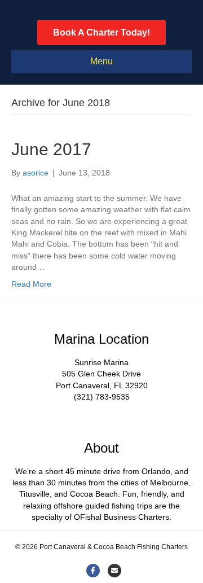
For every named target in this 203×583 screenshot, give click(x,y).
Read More (31, 283)
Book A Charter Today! (101, 32)
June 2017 (51, 149)
